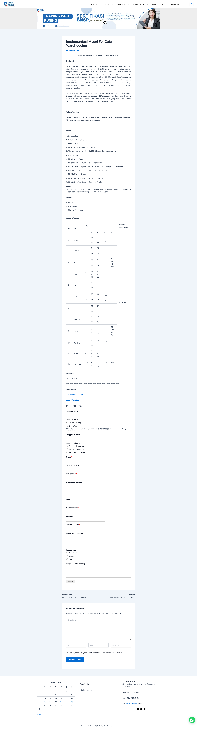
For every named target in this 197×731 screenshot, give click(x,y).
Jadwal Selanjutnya (76, 449)
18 (45, 702)
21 (61, 702)
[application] (112, 4)
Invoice (71, 556)
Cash (71, 559)
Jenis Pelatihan (73, 420)
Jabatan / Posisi (72, 465)
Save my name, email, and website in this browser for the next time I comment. (95, 653)
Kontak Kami (175, 4)
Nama (69, 457)
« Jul (39, 715)
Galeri (163, 4)
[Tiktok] (144, 709)
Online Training (74, 426)
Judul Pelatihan (73, 411)
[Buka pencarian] (191, 4)
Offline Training (75, 423)
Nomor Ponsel (72, 508)
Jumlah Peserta (73, 525)
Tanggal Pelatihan (73, 435)
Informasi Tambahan (77, 452)
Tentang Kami (105, 4)
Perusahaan (71, 474)
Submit (70, 582)
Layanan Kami (121, 4)
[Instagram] (141, 709)
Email (69, 499)
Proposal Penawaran (77, 446)
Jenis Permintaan (73, 443)
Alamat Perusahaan (74, 482)
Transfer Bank (74, 553)
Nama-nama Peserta (74, 533)
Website (69, 516)
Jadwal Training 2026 (140, 4)
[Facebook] (138, 709)
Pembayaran (71, 550)
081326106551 (132, 703)
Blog (154, 4)
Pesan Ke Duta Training (75, 564)
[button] (192, 720)
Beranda (94, 4)
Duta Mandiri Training (74, 395)
